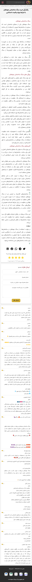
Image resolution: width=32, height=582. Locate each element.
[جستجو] (6, 2)
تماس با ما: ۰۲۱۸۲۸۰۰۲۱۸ (19, 569)
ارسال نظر (16, 300)
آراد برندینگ (11, 569)
